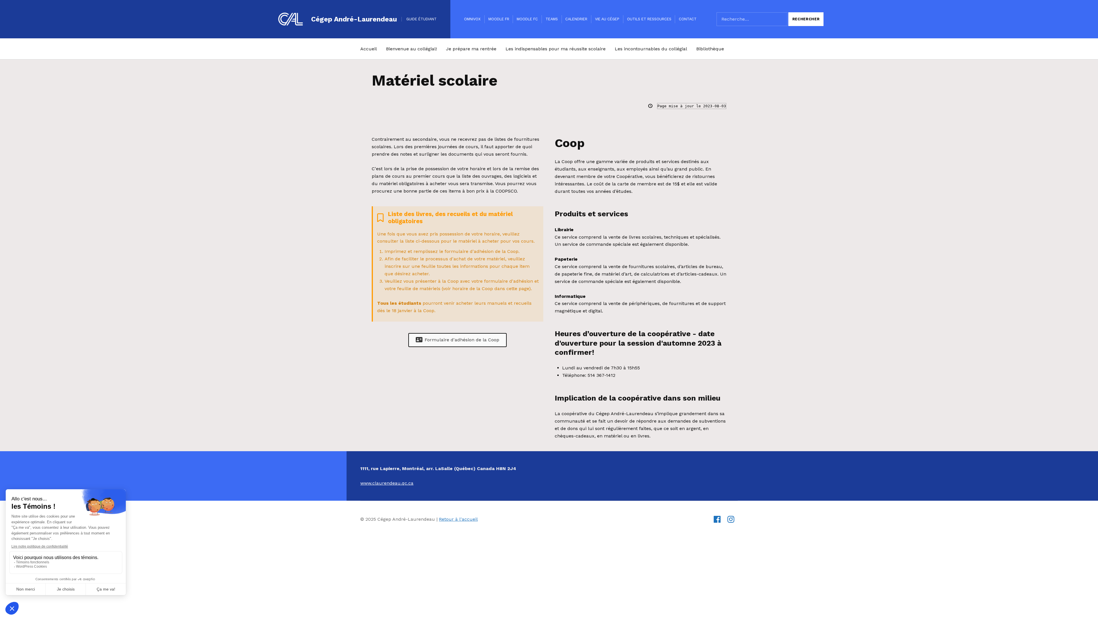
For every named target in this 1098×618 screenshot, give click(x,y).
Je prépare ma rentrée (471, 49)
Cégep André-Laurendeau (354, 19)
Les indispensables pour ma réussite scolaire (556, 49)
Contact (688, 19)
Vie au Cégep (607, 19)
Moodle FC (527, 19)
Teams (552, 19)
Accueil (368, 49)
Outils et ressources (649, 19)
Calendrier (576, 19)
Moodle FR (498, 19)
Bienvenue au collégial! (411, 49)
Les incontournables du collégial (651, 49)
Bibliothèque (710, 49)
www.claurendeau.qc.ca (386, 483)
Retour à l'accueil (458, 519)
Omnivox (472, 19)
